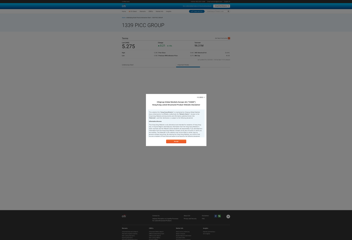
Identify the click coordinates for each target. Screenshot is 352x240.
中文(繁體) (200, 97)
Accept (176, 141)
